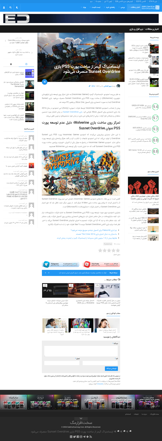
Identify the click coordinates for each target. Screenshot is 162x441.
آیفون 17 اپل (108, 1)
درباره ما (144, 414)
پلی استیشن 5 (108, 244)
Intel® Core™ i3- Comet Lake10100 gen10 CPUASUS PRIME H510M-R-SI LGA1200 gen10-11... (17, 195)
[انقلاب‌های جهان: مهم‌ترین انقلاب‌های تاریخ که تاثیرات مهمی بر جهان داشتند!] (143, 185)
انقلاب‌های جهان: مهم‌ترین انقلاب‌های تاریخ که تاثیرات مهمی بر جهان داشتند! (145, 197)
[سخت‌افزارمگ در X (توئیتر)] (74, 436)
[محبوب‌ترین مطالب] (11, 64)
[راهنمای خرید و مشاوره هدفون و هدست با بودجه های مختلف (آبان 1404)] (148, 402)
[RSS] (90, 436)
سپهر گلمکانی (108, 86)
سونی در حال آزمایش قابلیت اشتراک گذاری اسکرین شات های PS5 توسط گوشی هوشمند (108, 303)
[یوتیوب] (101, 264)
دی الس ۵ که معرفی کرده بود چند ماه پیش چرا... (15, 158)
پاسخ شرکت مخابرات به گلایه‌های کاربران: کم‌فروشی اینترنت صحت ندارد (138, 60)
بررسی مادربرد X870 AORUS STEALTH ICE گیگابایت (142, 129)
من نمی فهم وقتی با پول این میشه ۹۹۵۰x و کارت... (16, 148)
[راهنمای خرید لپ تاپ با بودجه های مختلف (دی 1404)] (40, 402)
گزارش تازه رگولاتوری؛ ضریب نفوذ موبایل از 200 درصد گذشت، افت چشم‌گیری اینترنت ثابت (13, 117)
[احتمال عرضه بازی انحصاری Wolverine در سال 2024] (81, 290)
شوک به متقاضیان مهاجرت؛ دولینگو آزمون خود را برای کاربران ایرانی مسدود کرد (82, 273)
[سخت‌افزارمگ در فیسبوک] (78, 436)
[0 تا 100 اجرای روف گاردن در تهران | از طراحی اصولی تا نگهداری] (153, 220)
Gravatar (100, 384)
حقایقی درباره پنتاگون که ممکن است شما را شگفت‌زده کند (138, 211)
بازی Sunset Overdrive (72, 112)
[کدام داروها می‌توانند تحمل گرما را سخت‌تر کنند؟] (107, 325)
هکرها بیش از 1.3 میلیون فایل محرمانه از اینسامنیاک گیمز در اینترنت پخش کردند (87, 238)
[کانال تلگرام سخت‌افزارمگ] (84, 436)
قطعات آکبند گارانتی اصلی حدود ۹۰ (16, 166)
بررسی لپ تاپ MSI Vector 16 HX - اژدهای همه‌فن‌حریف (140, 151)
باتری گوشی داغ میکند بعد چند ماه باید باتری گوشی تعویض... (15, 175)
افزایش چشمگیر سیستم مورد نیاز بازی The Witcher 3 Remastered (14, 84)
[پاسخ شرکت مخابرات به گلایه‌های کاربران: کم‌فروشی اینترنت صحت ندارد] (154, 60)
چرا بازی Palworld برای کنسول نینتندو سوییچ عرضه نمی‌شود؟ (94, 230)
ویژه (84, 7)
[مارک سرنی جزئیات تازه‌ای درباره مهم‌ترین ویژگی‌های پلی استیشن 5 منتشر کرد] (55, 290)
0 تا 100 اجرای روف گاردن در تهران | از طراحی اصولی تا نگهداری (138, 220)
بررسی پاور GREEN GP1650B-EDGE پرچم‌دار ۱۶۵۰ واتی (141, 106)
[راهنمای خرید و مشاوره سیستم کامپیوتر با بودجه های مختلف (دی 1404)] (121, 402)
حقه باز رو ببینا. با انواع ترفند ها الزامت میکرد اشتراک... (15, 139)
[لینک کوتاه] (89, 86)
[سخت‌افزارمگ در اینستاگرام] (81, 436)
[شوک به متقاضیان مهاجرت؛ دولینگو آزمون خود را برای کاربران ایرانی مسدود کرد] (29, 95)
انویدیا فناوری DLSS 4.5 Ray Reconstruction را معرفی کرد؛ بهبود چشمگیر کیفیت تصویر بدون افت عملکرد (138, 82)
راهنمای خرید (110, 7)
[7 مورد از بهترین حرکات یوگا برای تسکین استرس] (153, 229)
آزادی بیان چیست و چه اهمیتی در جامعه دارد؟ (139, 237)
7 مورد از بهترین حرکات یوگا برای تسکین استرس (138, 229)
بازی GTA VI (153, 1)
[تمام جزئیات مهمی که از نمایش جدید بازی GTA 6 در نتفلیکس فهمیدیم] (29, 106)
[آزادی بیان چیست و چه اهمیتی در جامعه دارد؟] (153, 237)
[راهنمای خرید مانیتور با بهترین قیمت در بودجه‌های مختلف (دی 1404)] (67, 402)
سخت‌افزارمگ (154, 414)
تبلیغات (136, 414)
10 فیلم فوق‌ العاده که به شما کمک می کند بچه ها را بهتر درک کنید (81, 332)
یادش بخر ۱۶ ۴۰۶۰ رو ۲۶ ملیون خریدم (15, 222)
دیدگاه (115, 343)
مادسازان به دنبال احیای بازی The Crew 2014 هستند (96, 234)
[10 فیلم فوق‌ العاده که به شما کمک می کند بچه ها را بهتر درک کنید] (81, 325)
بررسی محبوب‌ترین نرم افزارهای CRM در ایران (14, 73)
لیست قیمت (96, 7)
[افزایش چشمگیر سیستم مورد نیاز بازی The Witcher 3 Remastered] (29, 84)
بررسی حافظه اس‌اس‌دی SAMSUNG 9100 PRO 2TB (139, 117)
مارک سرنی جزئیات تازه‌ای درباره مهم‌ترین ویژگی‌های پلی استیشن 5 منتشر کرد (57, 303)
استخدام (128, 414)
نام (116, 358)
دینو (91, 1)
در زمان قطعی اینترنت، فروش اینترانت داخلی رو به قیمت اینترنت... (15, 207)
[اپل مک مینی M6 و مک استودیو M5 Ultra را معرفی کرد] (154, 71)
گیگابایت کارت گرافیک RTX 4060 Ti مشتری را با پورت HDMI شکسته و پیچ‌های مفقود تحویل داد (138, 49)
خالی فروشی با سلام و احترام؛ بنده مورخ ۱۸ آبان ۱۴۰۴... (17, 184)
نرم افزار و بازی (136, 29)
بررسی (123, 7)
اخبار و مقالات (135, 7)
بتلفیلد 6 (98, 1)
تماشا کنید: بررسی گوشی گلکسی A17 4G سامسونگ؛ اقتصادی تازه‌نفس (139, 140)
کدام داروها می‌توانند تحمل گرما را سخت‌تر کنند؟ (107, 331)
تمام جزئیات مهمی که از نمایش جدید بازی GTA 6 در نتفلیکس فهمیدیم (14, 106)
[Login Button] (4, 7)
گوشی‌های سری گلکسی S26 (124, 1)
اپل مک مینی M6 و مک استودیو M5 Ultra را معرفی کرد (138, 71)
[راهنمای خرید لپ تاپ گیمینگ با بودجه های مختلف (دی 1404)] (13, 402)
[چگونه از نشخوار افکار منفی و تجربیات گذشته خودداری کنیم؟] (54, 325)
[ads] (81, 18)
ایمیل (77, 358)
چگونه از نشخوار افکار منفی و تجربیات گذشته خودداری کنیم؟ (55, 332)
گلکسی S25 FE (141, 1)
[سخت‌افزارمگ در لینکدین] (71, 436)
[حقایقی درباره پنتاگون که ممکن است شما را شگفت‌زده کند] (153, 211)
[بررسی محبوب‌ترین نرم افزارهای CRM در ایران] (29, 73)
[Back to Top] (81, 418)
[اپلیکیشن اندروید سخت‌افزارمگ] (87, 436)
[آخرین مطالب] (26, 64)
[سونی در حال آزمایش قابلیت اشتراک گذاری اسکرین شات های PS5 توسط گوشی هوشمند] (107, 290)
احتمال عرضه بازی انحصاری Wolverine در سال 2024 (85, 301)
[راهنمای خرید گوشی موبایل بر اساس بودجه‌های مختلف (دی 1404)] (94, 402)
